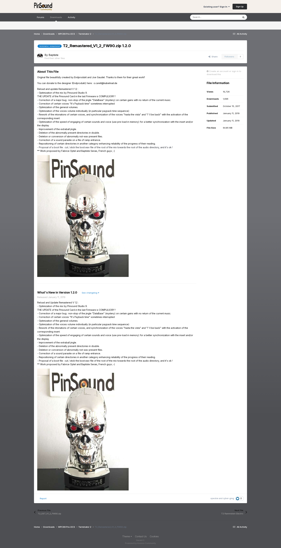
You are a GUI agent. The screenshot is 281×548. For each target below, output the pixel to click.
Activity (71, 17)
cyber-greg (228, 498)
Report (43, 498)
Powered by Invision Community (140, 543)
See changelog (90, 292)
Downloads (56, 17)
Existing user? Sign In (216, 6)
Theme (126, 536)
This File (231, 17)
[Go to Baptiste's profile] (40, 56)
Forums (40, 17)
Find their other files (55, 58)
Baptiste (53, 55)
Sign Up (240, 6)
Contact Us (141, 536)
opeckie (214, 498)
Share (214, 56)
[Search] (243, 17)
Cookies (154, 536)
